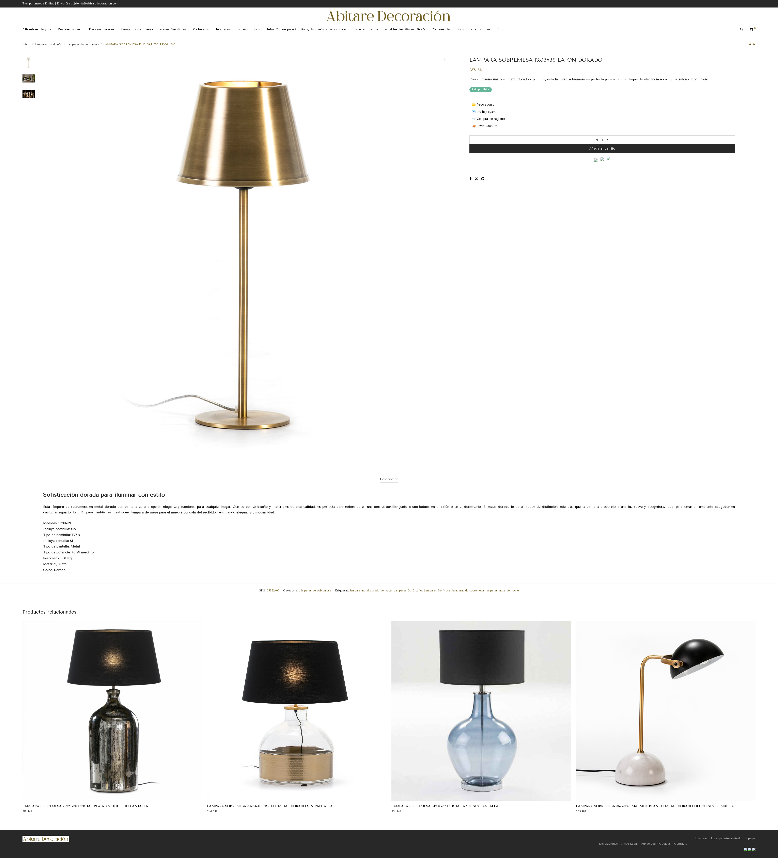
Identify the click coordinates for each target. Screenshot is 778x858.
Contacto (680, 843)
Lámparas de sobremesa (82, 44)
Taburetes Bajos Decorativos (237, 29)
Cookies (665, 843)
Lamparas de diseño (137, 29)
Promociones (480, 29)
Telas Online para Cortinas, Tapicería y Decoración (306, 29)
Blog (500, 29)
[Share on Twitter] (476, 179)
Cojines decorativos (448, 29)
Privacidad (648, 843)
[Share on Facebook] (470, 179)
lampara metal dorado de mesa (371, 590)
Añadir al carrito (602, 148)
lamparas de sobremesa (468, 590)
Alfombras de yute (36, 29)
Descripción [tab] (389, 479)
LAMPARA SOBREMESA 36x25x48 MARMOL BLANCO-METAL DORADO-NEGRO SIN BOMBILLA (655, 806)
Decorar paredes (102, 29)
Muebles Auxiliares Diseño (405, 29)
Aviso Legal (629, 843)
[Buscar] (741, 29)
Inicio (26, 44)
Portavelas (201, 29)
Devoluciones (608, 843)
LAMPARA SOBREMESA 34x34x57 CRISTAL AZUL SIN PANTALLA (444, 806)
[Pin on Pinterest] (483, 179)
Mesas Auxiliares (172, 29)
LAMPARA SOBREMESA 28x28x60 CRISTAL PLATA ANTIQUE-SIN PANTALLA (85, 806)
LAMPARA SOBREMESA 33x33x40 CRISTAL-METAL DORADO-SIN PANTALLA (270, 806)
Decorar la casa (70, 29)
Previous (45, 259)
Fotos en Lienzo (365, 29)
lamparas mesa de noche (502, 590)
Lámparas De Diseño (407, 590)
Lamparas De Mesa (437, 590)
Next (445, 259)
